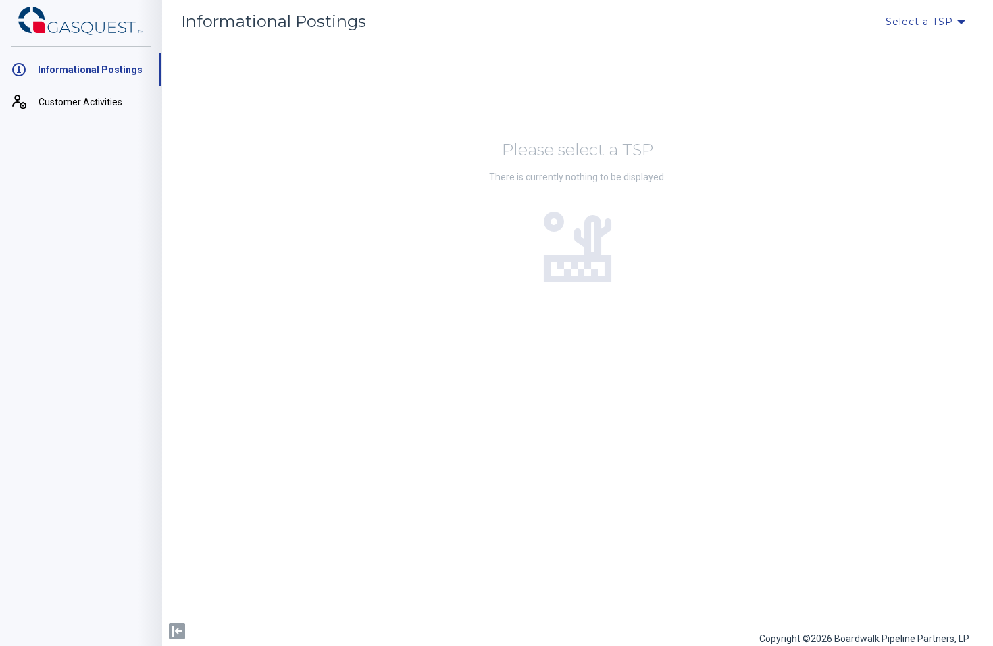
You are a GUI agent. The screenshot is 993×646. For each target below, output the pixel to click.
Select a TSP (921, 22)
